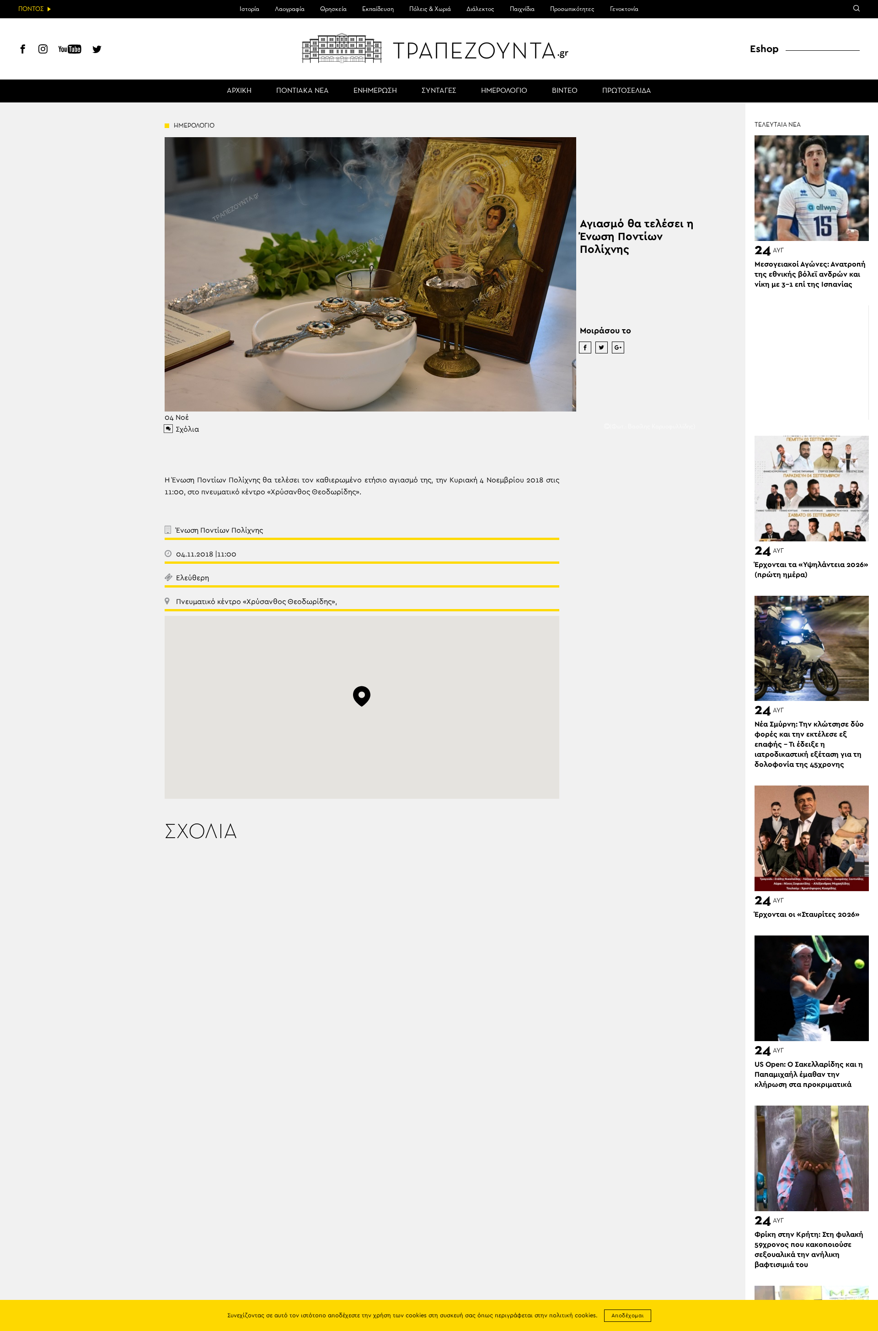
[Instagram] (43, 50)
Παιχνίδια (522, 9)
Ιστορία (249, 9)
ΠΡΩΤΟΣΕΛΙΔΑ (626, 91)
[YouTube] (70, 50)
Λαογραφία (290, 9)
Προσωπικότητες (572, 9)
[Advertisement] (812, 362)
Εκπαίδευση (378, 9)
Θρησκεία (333, 9)
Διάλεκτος (480, 9)
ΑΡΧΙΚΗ (239, 91)
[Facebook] (22, 50)
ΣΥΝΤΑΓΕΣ (439, 91)
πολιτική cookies (572, 1316)
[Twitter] (97, 50)
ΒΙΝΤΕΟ (565, 91)
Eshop (764, 49)
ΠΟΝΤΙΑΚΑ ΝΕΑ (302, 91)
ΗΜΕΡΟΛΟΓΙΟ (504, 91)
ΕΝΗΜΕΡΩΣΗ (375, 91)
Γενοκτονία (624, 9)
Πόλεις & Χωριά (430, 9)
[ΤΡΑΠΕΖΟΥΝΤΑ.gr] (439, 48)
